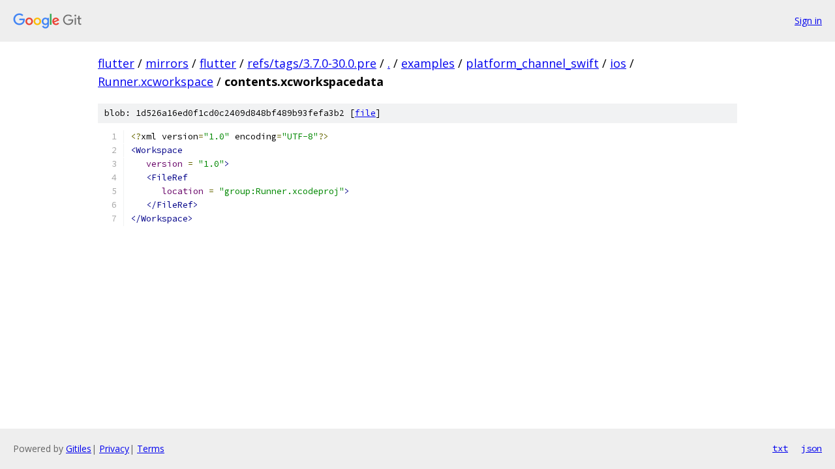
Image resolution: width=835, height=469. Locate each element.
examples (428, 63)
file (365, 113)
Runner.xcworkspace (155, 81)
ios (618, 63)
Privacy (114, 448)
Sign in (808, 20)
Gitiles (78, 448)
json (811, 448)
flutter (116, 63)
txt (780, 448)
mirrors (167, 63)
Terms (150, 448)
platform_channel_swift (532, 63)
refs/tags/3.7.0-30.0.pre (311, 63)
